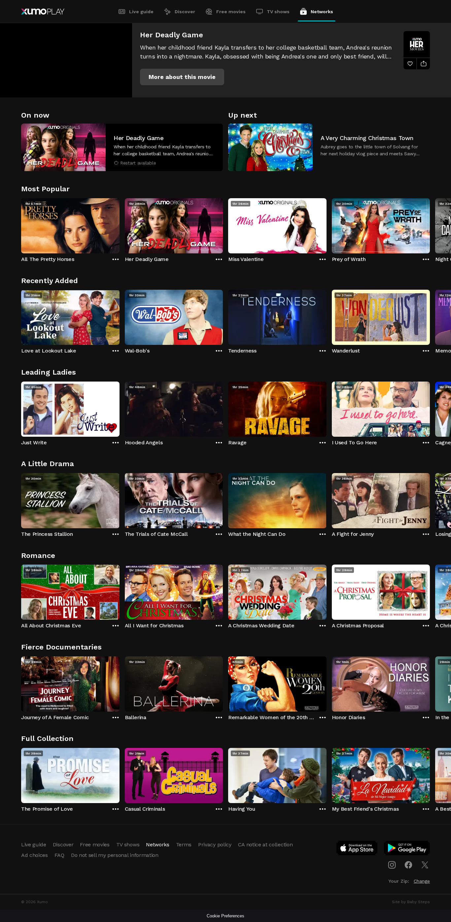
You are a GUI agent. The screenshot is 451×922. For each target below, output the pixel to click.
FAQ (59, 855)
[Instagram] (392, 865)
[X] (425, 865)
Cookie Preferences (225, 915)
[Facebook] (408, 865)
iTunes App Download (357, 849)
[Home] (42, 12)
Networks (322, 11)
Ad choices (34, 855)
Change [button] (422, 881)
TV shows (278, 11)
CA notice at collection (265, 844)
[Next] (430, 224)
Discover (185, 11)
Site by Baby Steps (411, 902)
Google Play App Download (407, 849)
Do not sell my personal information (114, 855)
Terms (183, 844)
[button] (182, 77)
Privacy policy (214, 844)
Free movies (231, 11)
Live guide (141, 11)
